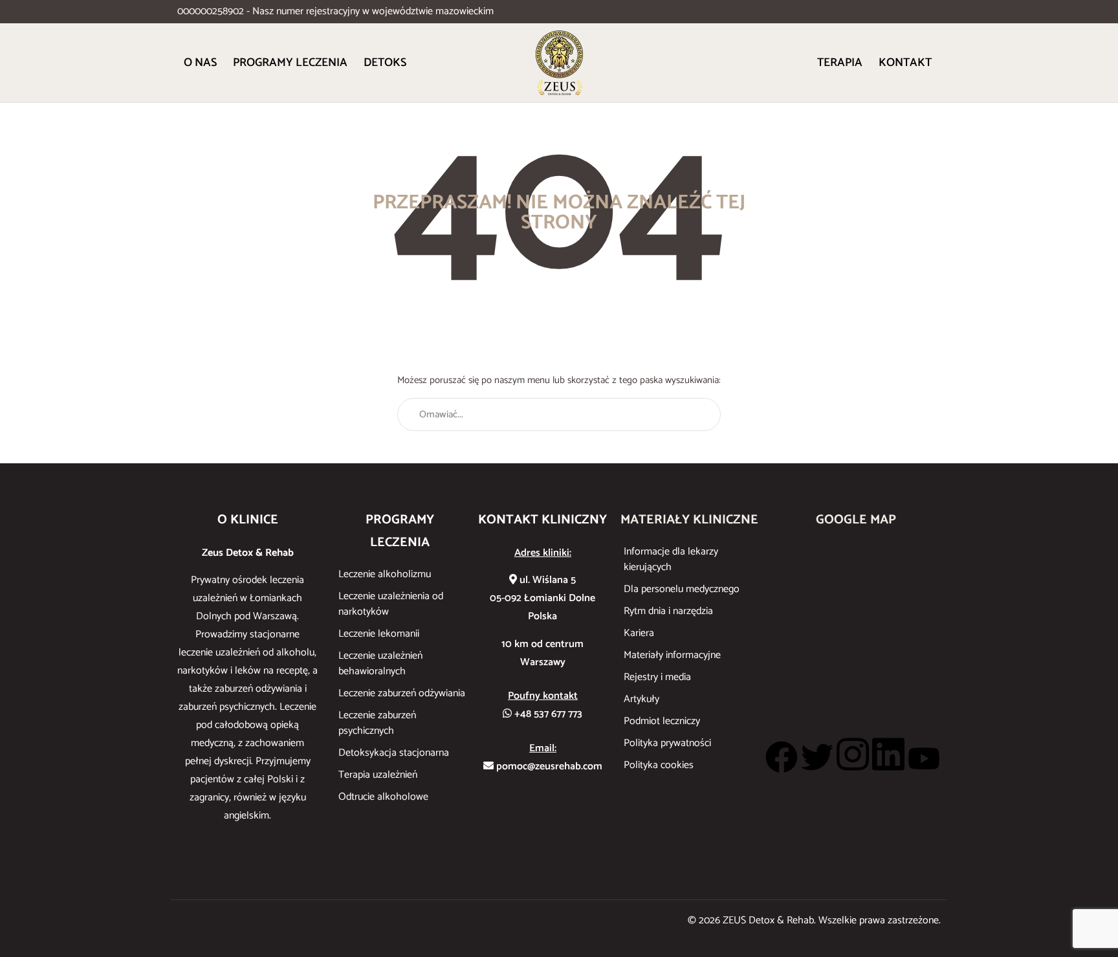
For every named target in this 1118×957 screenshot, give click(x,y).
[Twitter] (817, 757)
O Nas (200, 62)
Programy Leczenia (290, 62)
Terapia (839, 62)
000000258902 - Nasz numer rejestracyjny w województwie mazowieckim (335, 11)
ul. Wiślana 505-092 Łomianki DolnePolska (542, 598)
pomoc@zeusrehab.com (548, 766)
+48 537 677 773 (547, 714)
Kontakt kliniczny (542, 520)
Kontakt (905, 62)
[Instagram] (853, 754)
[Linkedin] (888, 754)
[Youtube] (924, 758)
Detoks (385, 62)
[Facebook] (781, 757)
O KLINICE (247, 520)
